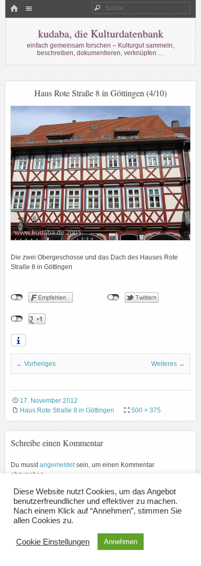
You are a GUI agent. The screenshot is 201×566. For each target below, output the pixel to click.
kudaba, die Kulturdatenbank (100, 33)
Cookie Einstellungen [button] (53, 542)
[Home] (14, 9)
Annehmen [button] (120, 542)
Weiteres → (168, 364)
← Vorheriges (36, 364)
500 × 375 (146, 410)
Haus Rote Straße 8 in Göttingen (67, 410)
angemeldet (57, 465)
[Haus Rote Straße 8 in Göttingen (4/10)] (100, 238)
